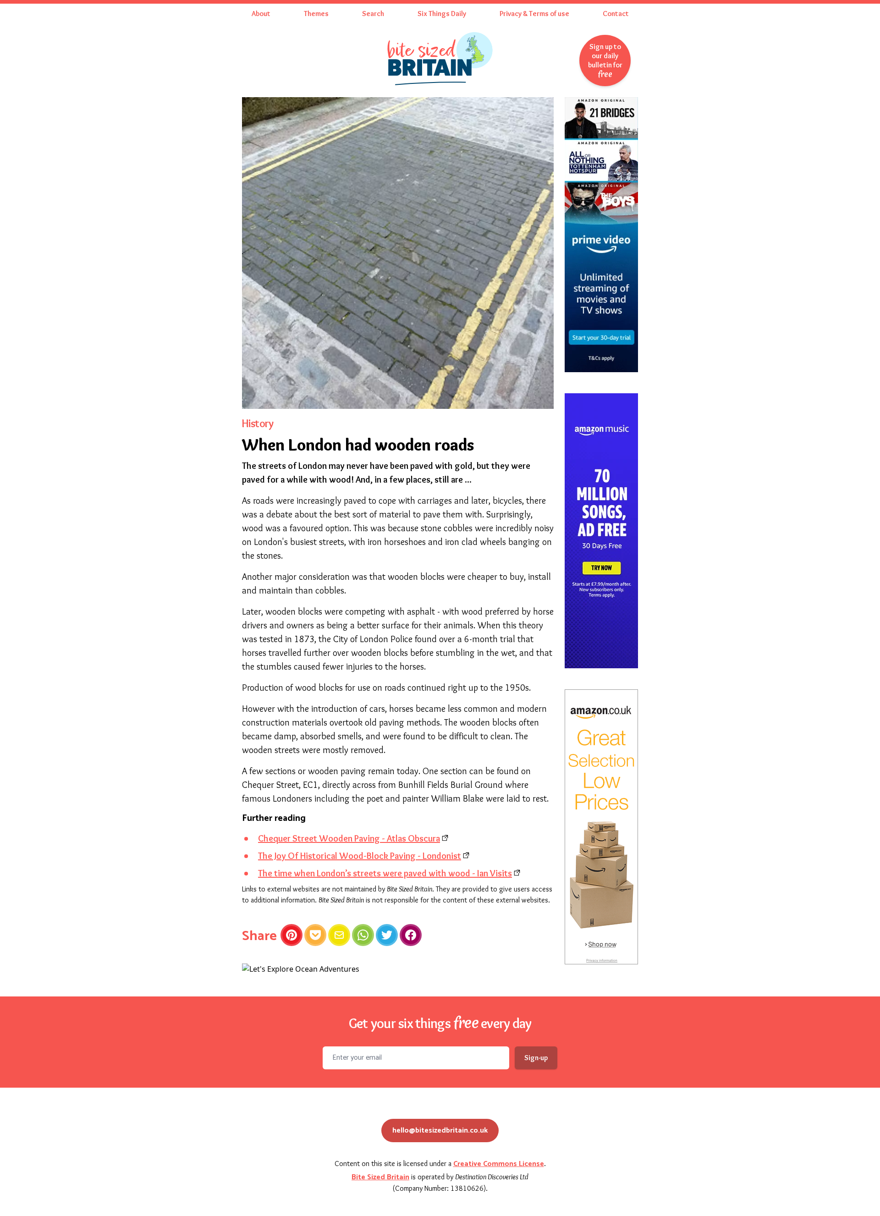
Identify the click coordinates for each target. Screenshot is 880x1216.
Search (373, 13)
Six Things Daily (442, 13)
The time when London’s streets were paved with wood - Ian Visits (385, 873)
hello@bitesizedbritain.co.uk (440, 1130)
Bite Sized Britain (380, 1177)
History (258, 423)
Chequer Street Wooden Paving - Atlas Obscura (349, 838)
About (261, 13)
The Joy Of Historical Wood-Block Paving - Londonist (359, 855)
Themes (316, 13)
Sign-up (536, 1057)
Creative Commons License (498, 1164)
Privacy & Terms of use (534, 13)
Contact (616, 13)
